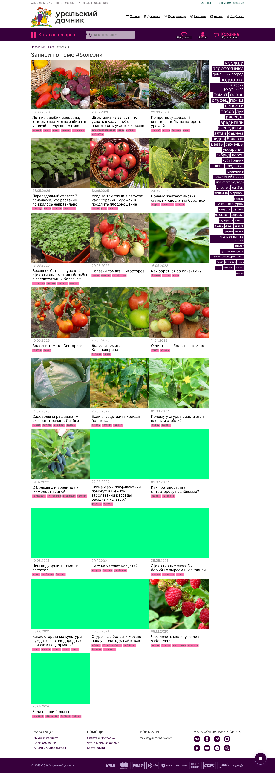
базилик (215, 256)
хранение (38, 716)
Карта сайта (96, 748)
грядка (228, 231)
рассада (37, 208)
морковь (237, 193)
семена (236, 133)
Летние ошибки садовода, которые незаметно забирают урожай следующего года (59, 121)
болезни (65, 130)
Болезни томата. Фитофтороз (117, 271)
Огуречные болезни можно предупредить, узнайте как (116, 638)
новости (234, 106)
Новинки (198, 16)
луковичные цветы (232, 251)
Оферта (206, 2)
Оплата (135, 16)
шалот (239, 220)
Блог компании (45, 743)
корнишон (129, 645)
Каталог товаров (56, 34)
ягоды (240, 256)
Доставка (153, 16)
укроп (218, 267)
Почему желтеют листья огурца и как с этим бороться (178, 198)
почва (47, 208)
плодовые (235, 166)
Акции (218, 16)
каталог (239, 245)
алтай (220, 133)
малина (155, 645)
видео (219, 139)
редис (219, 225)
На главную (38, 46)
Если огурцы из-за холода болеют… (115, 418)
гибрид (223, 155)
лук (240, 111)
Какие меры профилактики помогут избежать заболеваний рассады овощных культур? (116, 493)
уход (104, 208)
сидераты (97, 134)
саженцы (193, 645)
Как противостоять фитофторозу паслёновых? (175, 489)
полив (56, 130)
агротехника (228, 68)
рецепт (238, 209)
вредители (167, 204)
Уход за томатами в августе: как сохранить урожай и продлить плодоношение (117, 200)
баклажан (222, 215)
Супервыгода (177, 16)
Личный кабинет (46, 738)
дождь (166, 130)
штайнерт (59, 425)
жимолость (39, 495)
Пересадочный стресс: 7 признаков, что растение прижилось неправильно (54, 200)
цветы (217, 144)
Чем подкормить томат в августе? (55, 568)
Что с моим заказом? (229, 2)
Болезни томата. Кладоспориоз (106, 347)
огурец (155, 204)
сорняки (240, 273)
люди (229, 225)
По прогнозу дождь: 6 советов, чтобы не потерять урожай (176, 121)
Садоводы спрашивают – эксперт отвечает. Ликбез (55, 418)
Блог (51, 46)
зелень (217, 166)
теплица (221, 193)
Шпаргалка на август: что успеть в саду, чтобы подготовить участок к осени (117, 121)
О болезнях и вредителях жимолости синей (55, 489)
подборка (232, 79)
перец (75, 649)
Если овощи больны (51, 712)
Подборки (237, 16)
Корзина (230, 35)
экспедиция (231, 128)
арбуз (241, 262)
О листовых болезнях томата (177, 346)
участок (223, 187)
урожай (37, 130)
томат (95, 208)
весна (220, 262)
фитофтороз (119, 275)
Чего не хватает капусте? (114, 566)
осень (47, 130)
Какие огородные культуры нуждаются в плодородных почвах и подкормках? (57, 640)
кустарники (54, 495)
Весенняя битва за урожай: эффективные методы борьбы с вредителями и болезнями (59, 275)
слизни (166, 275)
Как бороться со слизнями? (176, 271)
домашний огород (228, 74)
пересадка (70, 208)
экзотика (240, 267)
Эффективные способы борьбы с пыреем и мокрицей (178, 568)
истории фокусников (233, 87)
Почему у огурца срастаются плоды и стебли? (177, 418)
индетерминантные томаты (232, 238)
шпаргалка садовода (103, 130)
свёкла (239, 225)
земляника (228, 267)
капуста (47, 425)
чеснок (239, 231)
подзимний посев (228, 177)
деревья (237, 215)
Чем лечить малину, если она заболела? (177, 639)
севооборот (52, 716)
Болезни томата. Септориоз (57, 346)
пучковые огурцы (112, 645)
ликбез (36, 425)
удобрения (78, 130)
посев (227, 111)
